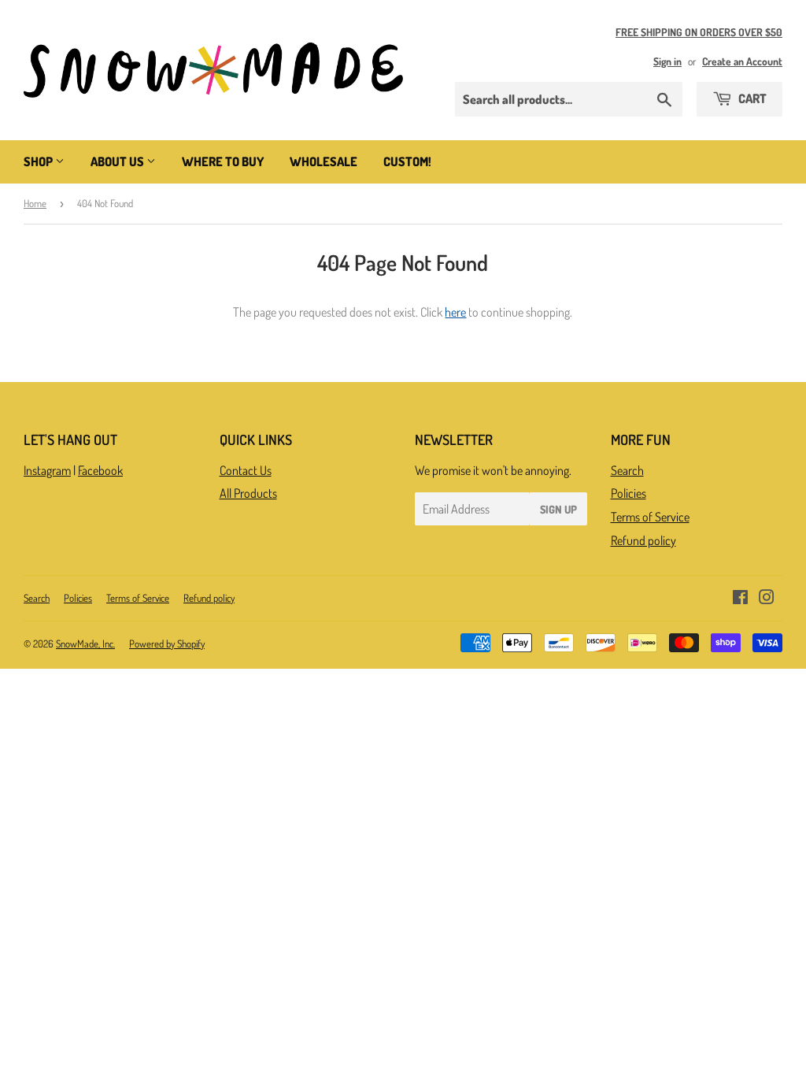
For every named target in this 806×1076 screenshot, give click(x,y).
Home (35, 203)
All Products (248, 493)
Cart (751, 98)
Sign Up (558, 509)
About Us (118, 161)
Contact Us (246, 470)
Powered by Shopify (167, 643)
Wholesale (323, 161)
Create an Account (742, 61)
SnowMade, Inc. (85, 643)
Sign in (667, 61)
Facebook (100, 470)
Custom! (407, 161)
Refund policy (643, 540)
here (455, 312)
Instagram (47, 470)
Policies (628, 493)
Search (627, 470)
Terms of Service (650, 517)
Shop (39, 161)
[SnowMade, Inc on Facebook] (740, 599)
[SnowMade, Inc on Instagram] (767, 599)
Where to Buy (223, 161)
